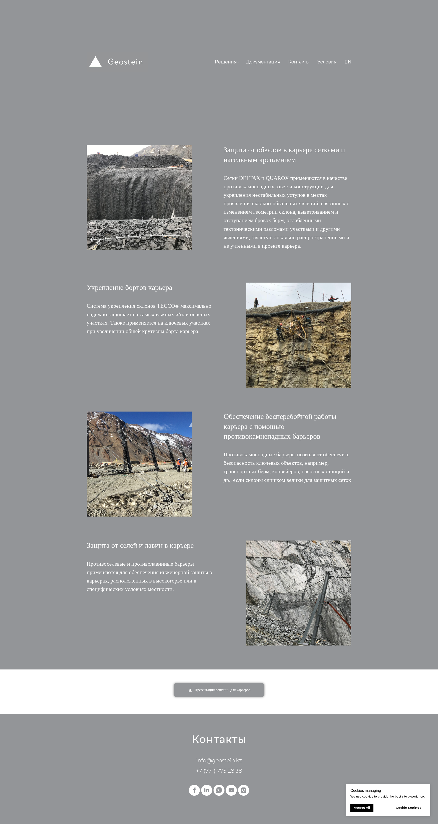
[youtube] (231, 790)
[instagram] (243, 790)
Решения (226, 62)
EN (347, 62)
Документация (263, 62)
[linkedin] (206, 790)
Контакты (299, 62)
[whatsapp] (219, 790)
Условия (327, 62)
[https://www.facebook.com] (194, 790)
